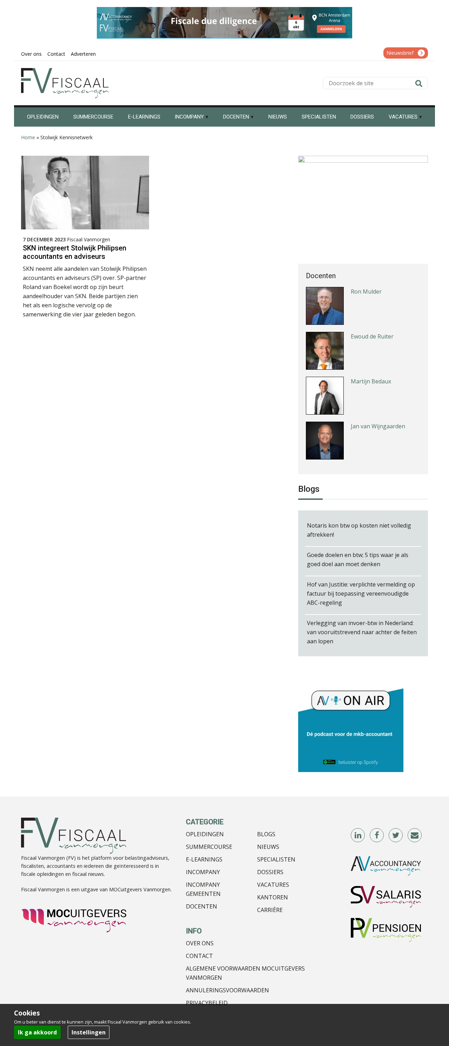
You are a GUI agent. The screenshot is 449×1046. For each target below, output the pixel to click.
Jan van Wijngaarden (378, 425)
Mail (415, 836)
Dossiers (270, 872)
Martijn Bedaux (371, 380)
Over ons (200, 943)
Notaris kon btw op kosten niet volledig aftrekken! (359, 530)
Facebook (377, 836)
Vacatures (273, 885)
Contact (199, 956)
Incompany (203, 872)
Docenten (201, 906)
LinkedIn (358, 836)
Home (28, 137)
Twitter (396, 836)
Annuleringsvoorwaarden (227, 990)
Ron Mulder (366, 291)
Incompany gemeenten (203, 889)
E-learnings (204, 859)
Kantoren (272, 897)
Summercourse (209, 847)
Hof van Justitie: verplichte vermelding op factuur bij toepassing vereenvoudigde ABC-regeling (361, 593)
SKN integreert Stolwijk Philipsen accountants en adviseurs (74, 252)
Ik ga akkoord (37, 1032)
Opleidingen (205, 834)
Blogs (266, 834)
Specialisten (276, 859)
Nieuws (268, 847)
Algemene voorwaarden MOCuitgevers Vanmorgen (245, 973)
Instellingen (89, 1032)
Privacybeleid (207, 1003)
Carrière (270, 910)
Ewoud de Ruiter (372, 336)
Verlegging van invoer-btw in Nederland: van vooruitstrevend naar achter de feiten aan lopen (362, 632)
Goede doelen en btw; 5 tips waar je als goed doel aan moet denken (357, 559)
